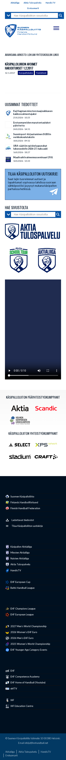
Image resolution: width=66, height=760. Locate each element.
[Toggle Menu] (56, 28)
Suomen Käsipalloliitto (22, 496)
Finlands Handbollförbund (24, 502)
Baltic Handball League (22, 587)
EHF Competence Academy (25, 676)
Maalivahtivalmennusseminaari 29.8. (33, 157)
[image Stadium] (21, 458)
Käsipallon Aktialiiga (21, 546)
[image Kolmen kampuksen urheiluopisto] (21, 422)
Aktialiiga (15, 2)
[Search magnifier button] (60, 15)
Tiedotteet (41, 72)
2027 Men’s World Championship (28, 626)
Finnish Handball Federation (25, 508)
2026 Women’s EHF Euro (23, 632)
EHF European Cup (20, 581)
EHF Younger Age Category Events (28, 649)
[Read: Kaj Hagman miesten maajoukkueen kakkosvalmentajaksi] (8, 113)
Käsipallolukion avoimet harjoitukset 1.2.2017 (21, 66)
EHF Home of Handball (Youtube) (27, 682)
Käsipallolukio (26, 72)
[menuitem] (15, 3)
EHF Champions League (22, 608)
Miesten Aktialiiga (20, 552)
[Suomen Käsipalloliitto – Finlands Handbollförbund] (23, 30)
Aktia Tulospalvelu (32, 2)
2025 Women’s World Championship (30, 643)
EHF (12, 670)
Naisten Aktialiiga (19, 558)
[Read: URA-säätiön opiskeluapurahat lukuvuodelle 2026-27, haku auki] (8, 148)
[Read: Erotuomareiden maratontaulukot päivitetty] (8, 124)
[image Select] (21, 446)
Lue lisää (58, 69)
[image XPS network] (47, 446)
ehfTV (13, 688)
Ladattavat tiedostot (23, 520)
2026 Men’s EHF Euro (22, 638)
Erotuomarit (33, 8)
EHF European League (22, 614)
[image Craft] (47, 458)
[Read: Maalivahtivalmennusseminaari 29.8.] (8, 159)
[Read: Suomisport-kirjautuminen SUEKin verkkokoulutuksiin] (8, 136)
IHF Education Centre (21, 706)
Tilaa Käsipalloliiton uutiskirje (27, 525)
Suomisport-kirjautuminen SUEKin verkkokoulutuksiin (32, 136)
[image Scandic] (47, 410)
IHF (12, 700)
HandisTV (50, 2)
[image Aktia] (21, 410)
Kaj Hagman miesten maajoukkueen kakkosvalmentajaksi (32, 112)
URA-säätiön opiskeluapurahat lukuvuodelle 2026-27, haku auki (30, 147)
